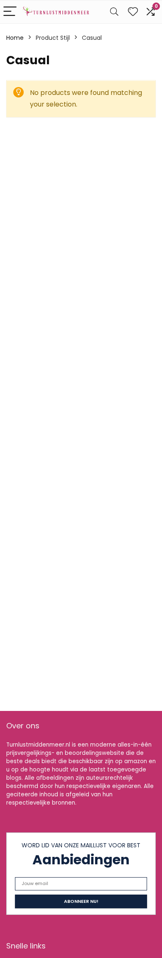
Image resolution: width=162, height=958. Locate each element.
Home (15, 38)
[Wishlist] (133, 12)
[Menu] (10, 12)
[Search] (114, 12)
